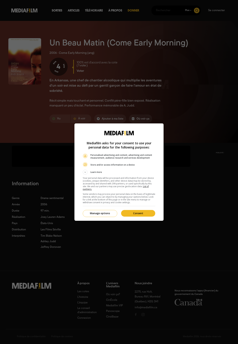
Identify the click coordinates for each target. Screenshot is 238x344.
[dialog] (119, 172)
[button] (119, 172)
